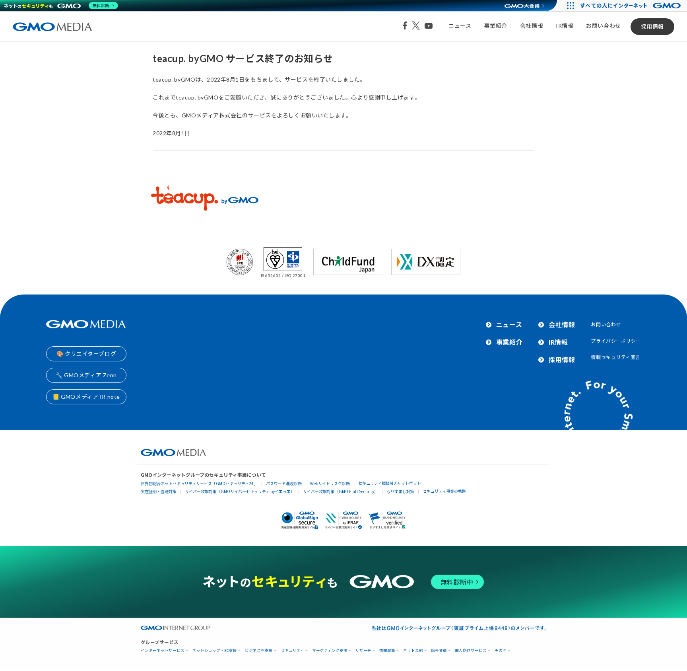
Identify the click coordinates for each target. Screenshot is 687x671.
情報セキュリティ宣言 (615, 357)
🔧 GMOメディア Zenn (86, 375)
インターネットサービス (162, 650)
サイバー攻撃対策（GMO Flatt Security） (340, 491)
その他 (501, 650)
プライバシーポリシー (616, 341)
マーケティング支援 (329, 650)
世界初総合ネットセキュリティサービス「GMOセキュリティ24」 (199, 483)
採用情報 (652, 26)
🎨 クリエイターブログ (86, 353)
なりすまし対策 (400, 491)
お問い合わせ (603, 25)
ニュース (459, 25)
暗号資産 (439, 650)
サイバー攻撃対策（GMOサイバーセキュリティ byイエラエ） (240, 491)
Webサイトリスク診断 (330, 483)
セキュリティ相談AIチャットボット (389, 483)
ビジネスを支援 (259, 650)
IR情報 (564, 25)
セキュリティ (292, 650)
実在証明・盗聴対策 (159, 491)
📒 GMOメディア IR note (86, 396)
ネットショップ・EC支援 (214, 650)
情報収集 (387, 650)
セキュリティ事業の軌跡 (444, 491)
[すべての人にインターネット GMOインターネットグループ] (631, 5)
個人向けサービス (471, 650)
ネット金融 (413, 650)
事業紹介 (495, 25)
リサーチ (363, 650)
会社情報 (531, 25)
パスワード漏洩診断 (284, 483)
